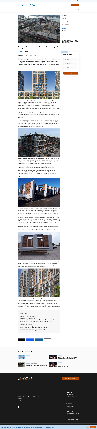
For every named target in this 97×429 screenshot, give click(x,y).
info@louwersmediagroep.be (73, 413)
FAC (66, 9)
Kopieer (47, 340)
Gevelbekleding (21, 9)
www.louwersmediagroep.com (73, 419)
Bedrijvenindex (75, 4)
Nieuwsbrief (61, 4)
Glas (62, 9)
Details (87, 427)
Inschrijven (70, 73)
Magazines (43, 4)
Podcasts (49, 4)
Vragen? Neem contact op (70, 378)
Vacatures (67, 4)
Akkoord (92, 427)
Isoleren (57, 9)
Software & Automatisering (42, 9)
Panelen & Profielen (30, 9)
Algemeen (20, 51)
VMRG (69, 9)
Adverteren (55, 4)
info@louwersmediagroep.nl (72, 396)
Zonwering (51, 9)
